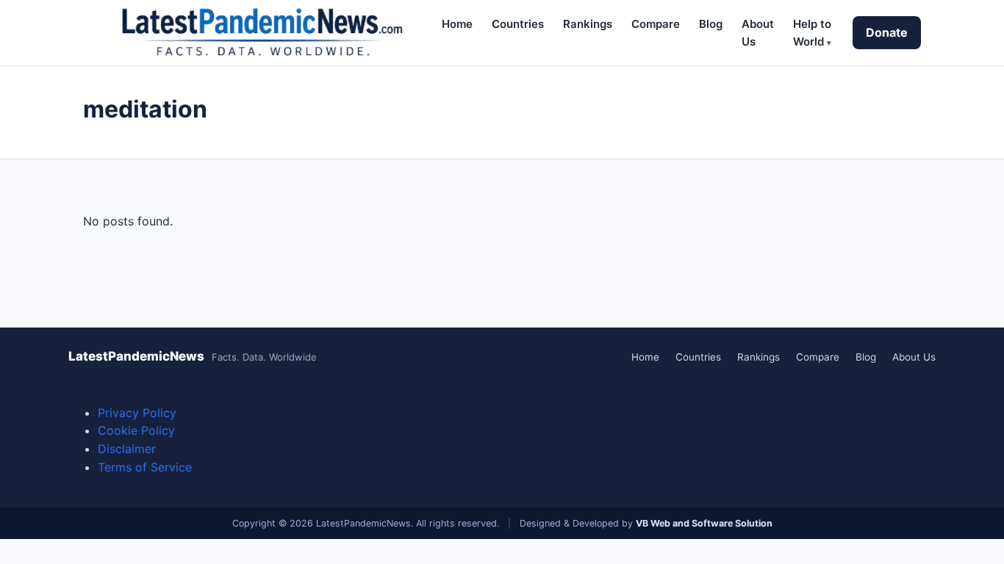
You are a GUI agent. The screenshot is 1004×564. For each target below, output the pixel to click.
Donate (887, 32)
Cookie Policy (136, 430)
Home (457, 24)
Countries (518, 24)
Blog (710, 24)
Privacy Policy (137, 412)
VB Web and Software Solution (704, 523)
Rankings (587, 24)
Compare (655, 24)
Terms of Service (145, 467)
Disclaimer (127, 448)
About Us (914, 357)
